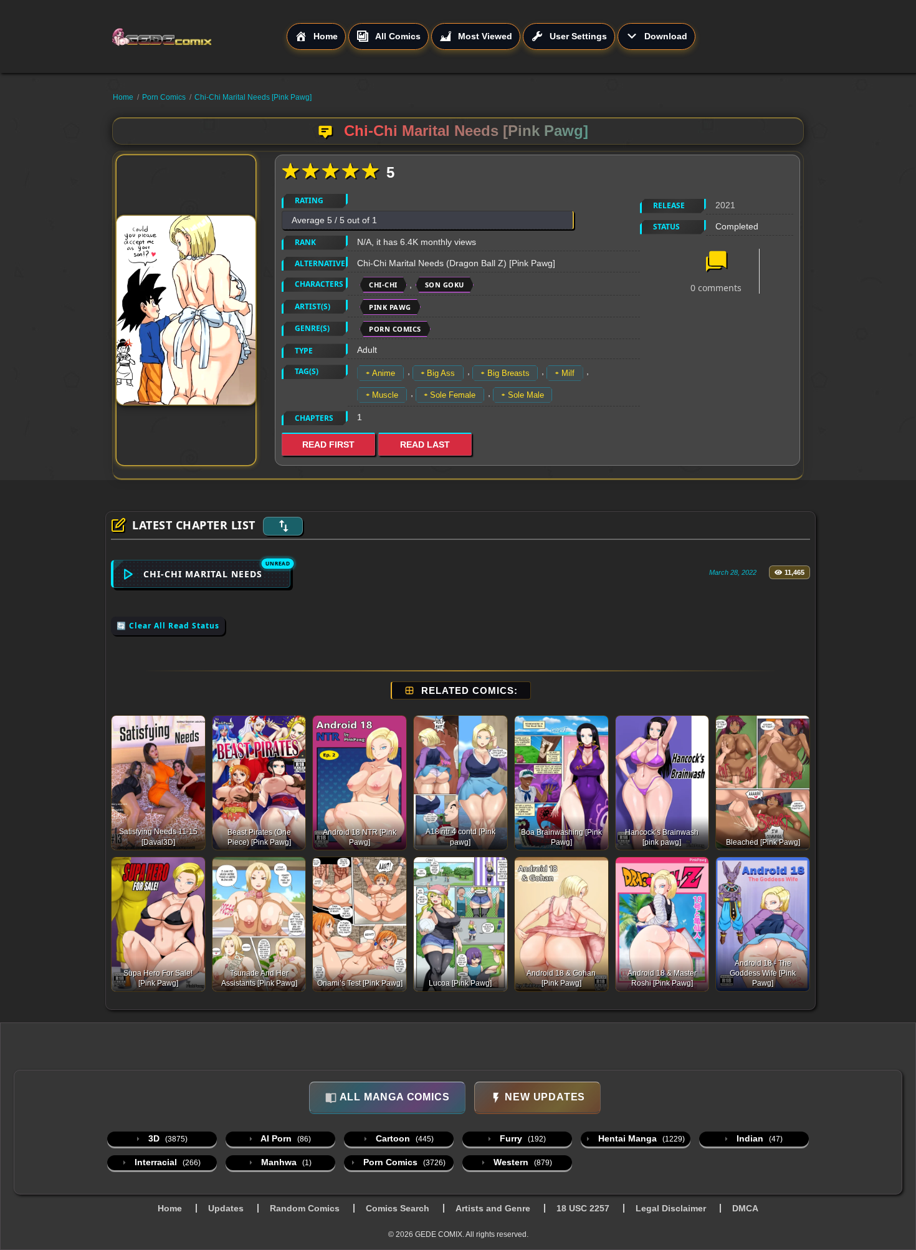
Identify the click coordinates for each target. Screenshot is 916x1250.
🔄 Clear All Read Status (168, 625)
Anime (383, 373)
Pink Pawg (390, 307)
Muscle (385, 395)
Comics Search (397, 1208)
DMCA (745, 1208)
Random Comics (305, 1208)
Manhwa (285, 1162)
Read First (328, 445)
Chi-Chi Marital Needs (202, 574)
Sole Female (452, 395)
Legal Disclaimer (671, 1208)
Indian (758, 1138)
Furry (521, 1138)
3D (167, 1138)
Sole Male (526, 395)
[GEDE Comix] (198, 36)
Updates (226, 1208)
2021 (725, 205)
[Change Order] (283, 526)
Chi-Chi (383, 284)
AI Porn (285, 1138)
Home (123, 97)
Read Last (425, 445)
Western (521, 1162)
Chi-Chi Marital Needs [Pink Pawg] (253, 97)
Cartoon (403, 1138)
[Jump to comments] (716, 262)
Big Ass (441, 373)
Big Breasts (508, 373)
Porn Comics (164, 97)
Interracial (166, 1162)
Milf (568, 373)
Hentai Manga (640, 1138)
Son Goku (444, 284)
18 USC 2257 (582, 1208)
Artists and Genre (493, 1208)
